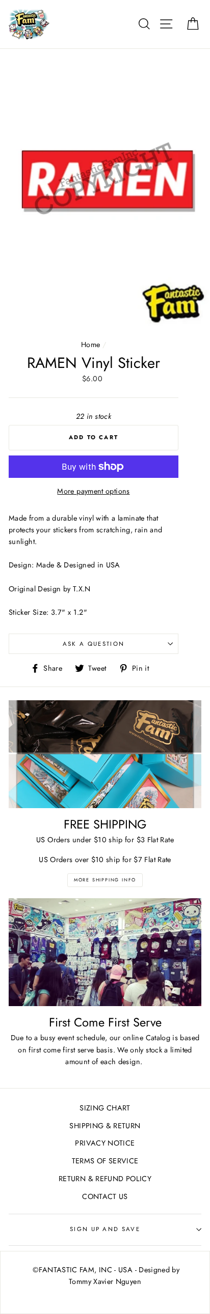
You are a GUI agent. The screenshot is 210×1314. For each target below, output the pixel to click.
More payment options (93, 491)
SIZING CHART (105, 1108)
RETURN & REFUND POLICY (105, 1179)
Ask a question (93, 644)
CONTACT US (105, 1196)
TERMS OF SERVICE (105, 1161)
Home (90, 344)
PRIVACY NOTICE (105, 1143)
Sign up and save (105, 1229)
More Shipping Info (105, 879)
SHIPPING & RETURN (104, 1126)
